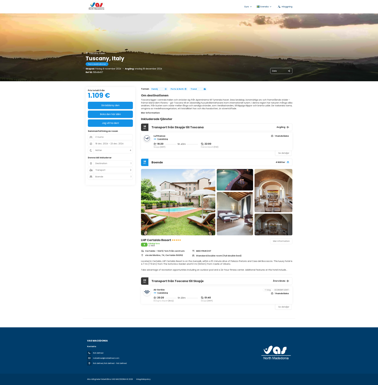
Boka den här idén (110, 114)
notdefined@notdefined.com (106, 358)
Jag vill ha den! (110, 123)
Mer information (150, 112)
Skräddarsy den (110, 105)
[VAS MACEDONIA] (276, 352)
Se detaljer (283, 153)
